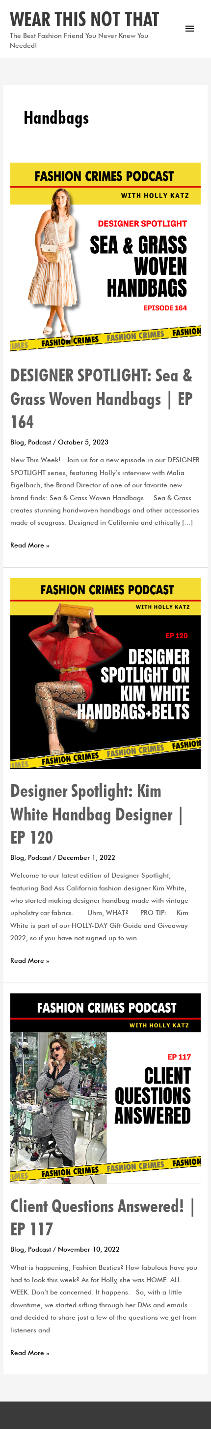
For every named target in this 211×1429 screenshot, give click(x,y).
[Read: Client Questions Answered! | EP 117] (105, 1088)
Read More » (29, 544)
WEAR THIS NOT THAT (84, 19)
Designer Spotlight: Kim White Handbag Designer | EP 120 (97, 814)
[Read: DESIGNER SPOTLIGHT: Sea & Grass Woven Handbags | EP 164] (105, 257)
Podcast (39, 442)
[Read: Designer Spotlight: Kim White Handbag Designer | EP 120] (105, 673)
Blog (17, 442)
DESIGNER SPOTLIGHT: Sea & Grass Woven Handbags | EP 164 (101, 398)
